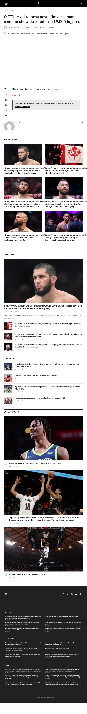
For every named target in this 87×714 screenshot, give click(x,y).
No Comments (40, 27)
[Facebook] (6, 95)
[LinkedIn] (6, 105)
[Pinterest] (6, 110)
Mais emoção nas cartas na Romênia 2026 (57, 648)
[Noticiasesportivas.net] (43, 3)
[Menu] (6, 3)
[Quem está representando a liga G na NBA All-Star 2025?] (43, 438)
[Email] (6, 115)
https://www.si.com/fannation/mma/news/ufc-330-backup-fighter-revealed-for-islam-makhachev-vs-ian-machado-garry (23, 170)
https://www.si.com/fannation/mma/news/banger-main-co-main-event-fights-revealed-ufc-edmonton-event (64, 170)
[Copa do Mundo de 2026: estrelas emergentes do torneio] (8, 378)
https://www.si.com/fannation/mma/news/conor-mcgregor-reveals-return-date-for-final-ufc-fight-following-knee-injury (64, 204)
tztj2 (12, 27)
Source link (17, 95)
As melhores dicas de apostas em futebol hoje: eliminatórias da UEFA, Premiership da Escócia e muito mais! (46, 365)
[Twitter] (6, 100)
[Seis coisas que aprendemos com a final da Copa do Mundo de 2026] (8, 400)
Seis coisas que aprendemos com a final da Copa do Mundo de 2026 (39, 398)
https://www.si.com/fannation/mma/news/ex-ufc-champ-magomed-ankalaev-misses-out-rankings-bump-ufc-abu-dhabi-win (23, 204)
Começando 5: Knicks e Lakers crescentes (28, 574)
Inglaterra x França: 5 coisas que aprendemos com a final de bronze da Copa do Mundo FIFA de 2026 (47, 388)
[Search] (81, 3)
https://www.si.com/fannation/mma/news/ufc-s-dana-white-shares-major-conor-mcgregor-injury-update (23, 237)
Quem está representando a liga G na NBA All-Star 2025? (35, 463)
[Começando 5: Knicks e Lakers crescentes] (43, 549)
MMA (29, 27)
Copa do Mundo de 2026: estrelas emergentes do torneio (35, 375)
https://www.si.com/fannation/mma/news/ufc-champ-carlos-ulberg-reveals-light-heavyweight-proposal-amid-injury (64, 237)
